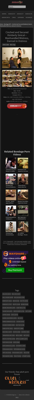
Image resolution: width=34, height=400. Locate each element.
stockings (20, 345)
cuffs (14, 314)
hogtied (29, 242)
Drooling (21, 242)
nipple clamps (21, 339)
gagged (20, 321)
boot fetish (25, 241)
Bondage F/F (20, 14)
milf (26, 335)
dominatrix (16, 242)
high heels (7, 332)
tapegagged (17, 352)
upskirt (26, 356)
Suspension (21, 17)
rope (16, 342)
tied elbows (8, 356)
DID (20, 318)
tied (26, 352)
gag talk (25, 242)
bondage (7, 304)
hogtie (16, 332)
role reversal (17, 244)
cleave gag (7, 311)
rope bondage (24, 244)
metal (19, 335)
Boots (16, 304)
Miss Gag (12, 44)
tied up (17, 356)
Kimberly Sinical (10, 244)
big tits (24, 301)
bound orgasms (9, 308)
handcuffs (18, 328)
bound (24, 304)
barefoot (7, 301)
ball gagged (19, 241)
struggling (8, 349)
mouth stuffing (9, 339)
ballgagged (19, 297)
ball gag (16, 294)
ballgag (7, 294)
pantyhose (7, 342)
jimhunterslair (9, 335)
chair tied (20, 308)
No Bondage (29, 17)
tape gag (7, 352)
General (4, 14)
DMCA (17, 397)
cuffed (6, 314)
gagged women (9, 325)
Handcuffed (8, 328)
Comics (14, 17)
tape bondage (19, 349)
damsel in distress (9, 242)
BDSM (16, 301)
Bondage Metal (6, 17)
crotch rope (18, 311)
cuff (28, 311)
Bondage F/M (28, 14)
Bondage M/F (11, 14)
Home (1, 24)
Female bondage (9, 321)
